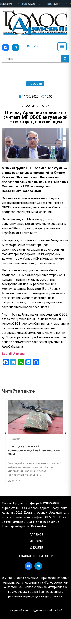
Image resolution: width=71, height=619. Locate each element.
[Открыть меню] (62, 46)
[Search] (65, 58)
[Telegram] (15, 47)
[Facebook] (5, 47)
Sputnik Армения (14, 354)
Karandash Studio (50, 610)
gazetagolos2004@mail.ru (28, 526)
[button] (5, 433)
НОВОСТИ (35, 83)
